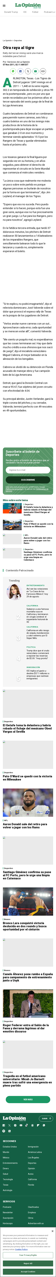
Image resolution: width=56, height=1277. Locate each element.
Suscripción (8, 1218)
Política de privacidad (14, 489)
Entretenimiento (36, 585)
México (6, 1157)
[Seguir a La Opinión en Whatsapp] (44, 1125)
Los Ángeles (33, 1157)
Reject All (28, 1263)
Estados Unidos (10, 1147)
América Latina (35, 1152)
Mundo (6, 1152)
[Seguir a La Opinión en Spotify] (4, 1131)
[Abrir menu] (4, 5)
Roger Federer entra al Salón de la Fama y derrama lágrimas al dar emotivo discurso (26, 1028)
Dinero (6, 1168)
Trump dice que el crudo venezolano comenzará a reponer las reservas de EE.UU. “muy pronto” (38, 654)
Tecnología (8, 1179)
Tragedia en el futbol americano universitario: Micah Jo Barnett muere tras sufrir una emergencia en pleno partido (27, 1080)
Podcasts (7, 1207)
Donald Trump (11, 12)
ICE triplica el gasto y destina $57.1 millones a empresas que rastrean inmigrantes (38, 675)
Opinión (31, 1168)
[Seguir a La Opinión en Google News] (32, 1125)
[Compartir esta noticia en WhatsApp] (13, 71)
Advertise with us (36, 1223)
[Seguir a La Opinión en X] (9, 1125)
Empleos (32, 1212)
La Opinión (7, 40)
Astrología (7, 1190)
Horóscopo (8, 1223)
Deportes (18, 40)
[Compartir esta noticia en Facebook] (21, 71)
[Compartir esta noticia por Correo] (35, 71)
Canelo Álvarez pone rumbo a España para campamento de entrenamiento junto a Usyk (28, 977)
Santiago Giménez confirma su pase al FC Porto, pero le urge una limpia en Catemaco (38, 556)
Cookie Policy (21, 1249)
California (32, 606)
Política (31, 647)
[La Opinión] (28, 5)
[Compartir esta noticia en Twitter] (28, 71)
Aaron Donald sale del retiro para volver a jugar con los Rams (38, 540)
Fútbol (35, 12)
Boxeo (7, 919)
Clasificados (33, 1207)
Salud (5, 1174)
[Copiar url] (43, 71)
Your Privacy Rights (28, 1255)
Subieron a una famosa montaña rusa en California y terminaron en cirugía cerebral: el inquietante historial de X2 (38, 615)
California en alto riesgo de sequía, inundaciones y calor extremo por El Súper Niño (38, 634)
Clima (30, 1218)
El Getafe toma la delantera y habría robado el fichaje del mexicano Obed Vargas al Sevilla (38, 511)
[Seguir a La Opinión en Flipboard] (38, 1125)
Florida (31, 1185)
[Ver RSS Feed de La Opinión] (9, 1131)
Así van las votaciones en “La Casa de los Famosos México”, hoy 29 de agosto (37, 593)
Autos (30, 1174)
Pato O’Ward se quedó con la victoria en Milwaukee (38, 525)
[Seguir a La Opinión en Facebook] (4, 1125)
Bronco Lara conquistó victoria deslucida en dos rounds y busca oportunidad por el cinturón (25, 926)
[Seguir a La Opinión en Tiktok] (27, 1125)
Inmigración (33, 667)
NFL (26, 535)
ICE (25, 12)
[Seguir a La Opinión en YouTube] (21, 1125)
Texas (5, 1185)
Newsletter (8, 1212)
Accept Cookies (28, 1272)
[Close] (52, 1231)
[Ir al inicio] (14, 1118)
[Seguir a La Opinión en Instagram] (15, 1125)
